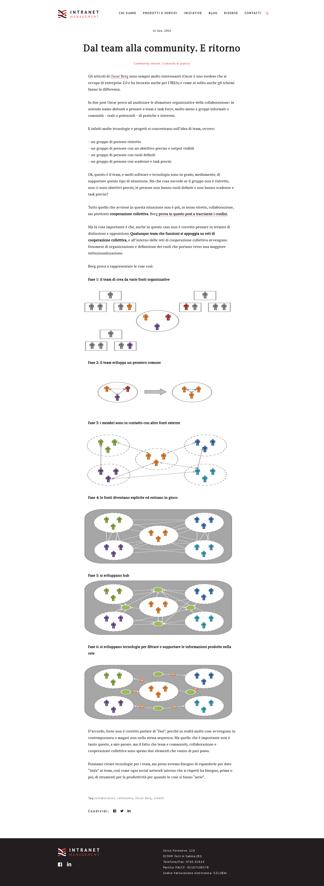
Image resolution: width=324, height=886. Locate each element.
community (125, 798)
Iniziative (193, 13)
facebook (114, 811)
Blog (213, 13)
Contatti (253, 13)
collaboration (104, 798)
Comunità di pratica (176, 63)
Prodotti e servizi (160, 13)
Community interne (147, 63)
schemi (159, 798)
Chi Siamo (127, 13)
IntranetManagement (78, 14)
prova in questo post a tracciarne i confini (193, 213)
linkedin (129, 811)
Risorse (231, 13)
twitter (122, 811)
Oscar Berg (119, 76)
